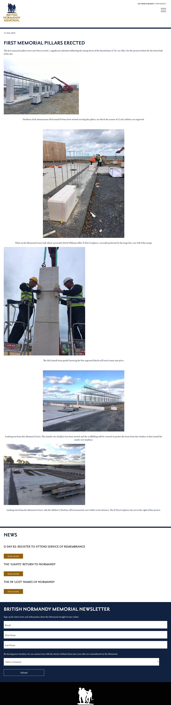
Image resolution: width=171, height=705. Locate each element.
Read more (13, 556)
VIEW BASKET (160, 4)
